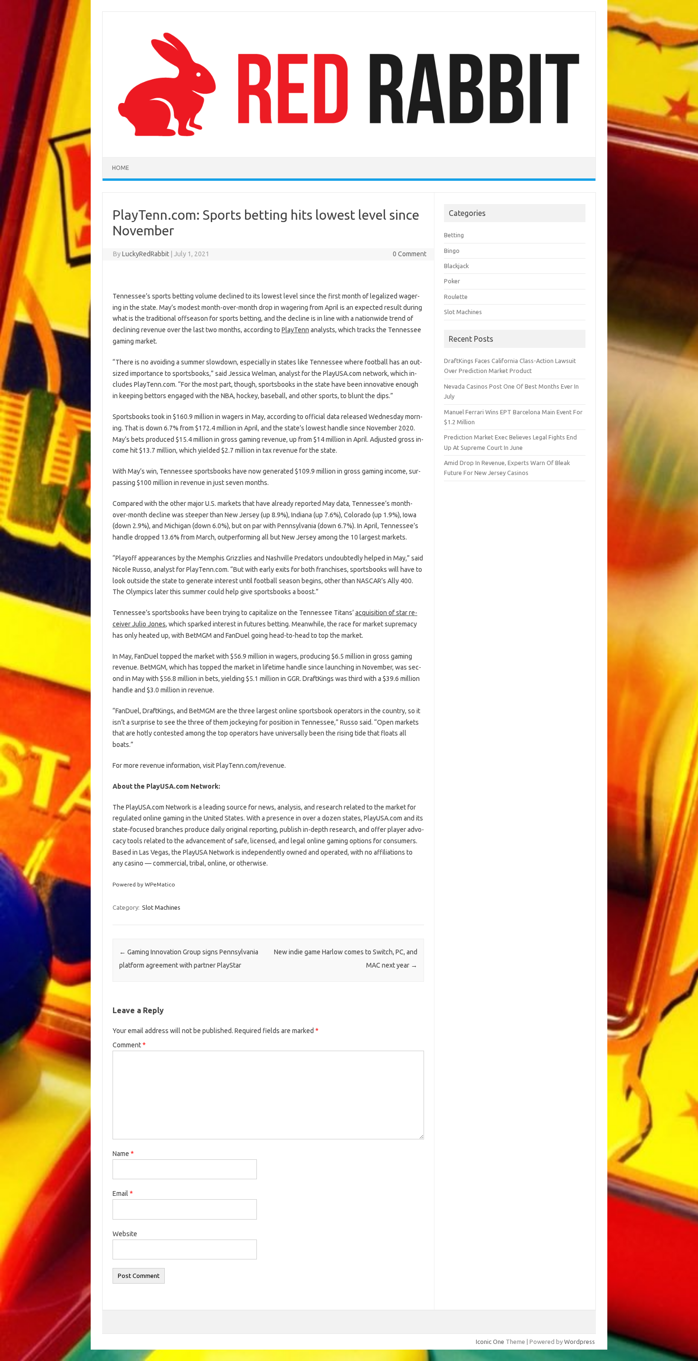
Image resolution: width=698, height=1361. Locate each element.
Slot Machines (161, 907)
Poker (452, 281)
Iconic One (490, 1341)
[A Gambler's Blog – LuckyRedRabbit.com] (349, 141)
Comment (129, 1045)
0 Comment (409, 254)
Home (120, 168)
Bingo (452, 250)
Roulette (456, 296)
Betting (454, 235)
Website (125, 1234)
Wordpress (579, 1341)
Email (123, 1193)
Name (123, 1153)
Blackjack (456, 265)
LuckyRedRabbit (145, 254)
